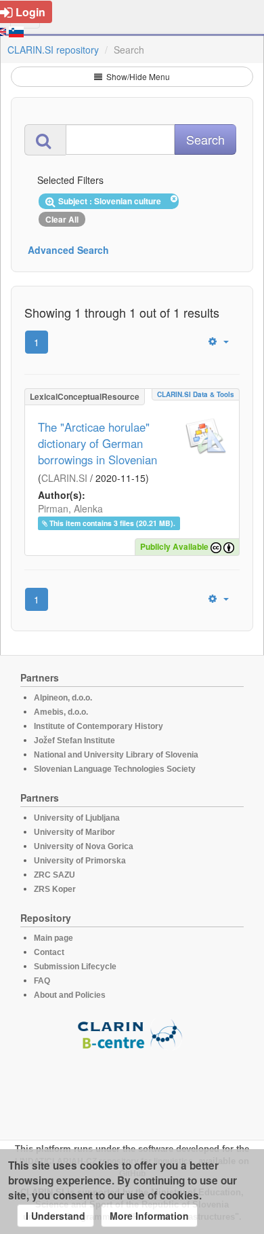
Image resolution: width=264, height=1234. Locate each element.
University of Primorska (80, 860)
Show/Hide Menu (137, 76)
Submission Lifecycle (75, 966)
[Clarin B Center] (132, 1033)
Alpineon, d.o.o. (63, 698)
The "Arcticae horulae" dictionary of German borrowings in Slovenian (97, 443)
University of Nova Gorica (83, 846)
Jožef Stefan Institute (74, 740)
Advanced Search (68, 250)
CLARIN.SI (64, 478)
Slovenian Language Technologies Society (115, 769)
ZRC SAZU (54, 875)
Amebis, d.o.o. (61, 712)
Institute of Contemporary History (98, 726)
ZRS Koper (55, 889)
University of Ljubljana (77, 818)
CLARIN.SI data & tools (195, 394)
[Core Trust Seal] (132, 1088)
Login (30, 12)
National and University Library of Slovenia (116, 755)
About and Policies (70, 995)
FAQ (42, 981)
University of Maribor (74, 832)
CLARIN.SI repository (53, 49)
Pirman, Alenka (70, 508)
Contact (49, 952)
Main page (53, 938)
